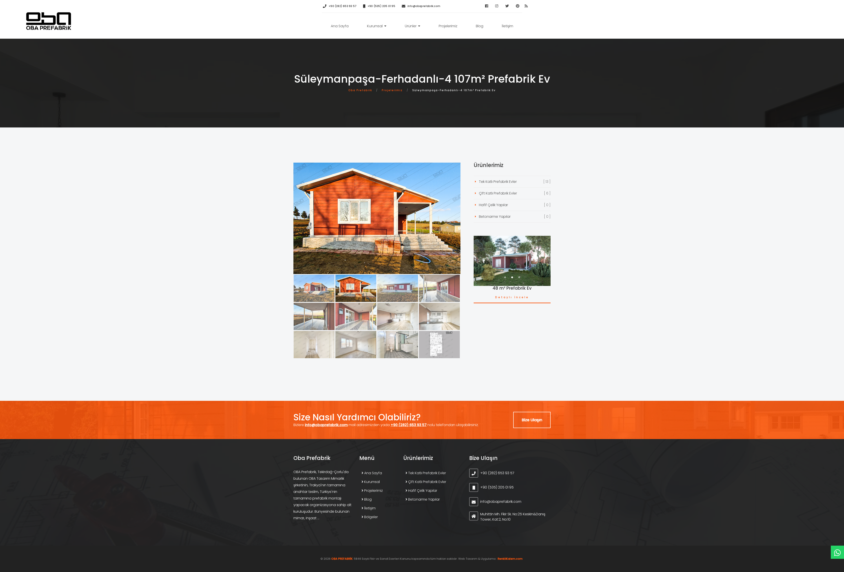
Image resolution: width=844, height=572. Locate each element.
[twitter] (507, 6)
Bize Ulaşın (532, 420)
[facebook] (486, 6)
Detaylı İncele (512, 297)
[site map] (526, 6)
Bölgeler (370, 516)
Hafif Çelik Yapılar (493, 204)
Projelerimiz (448, 26)
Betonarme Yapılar (495, 216)
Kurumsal (375, 26)
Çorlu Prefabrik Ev (48, 21)
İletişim (507, 26)
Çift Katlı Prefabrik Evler (498, 193)
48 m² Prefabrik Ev (512, 288)
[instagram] (496, 6)
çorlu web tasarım (511, 559)
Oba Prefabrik (360, 90)
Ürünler (411, 26)
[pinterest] (517, 6)
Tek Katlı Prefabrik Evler (498, 181)
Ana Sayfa (340, 26)
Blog (479, 26)
